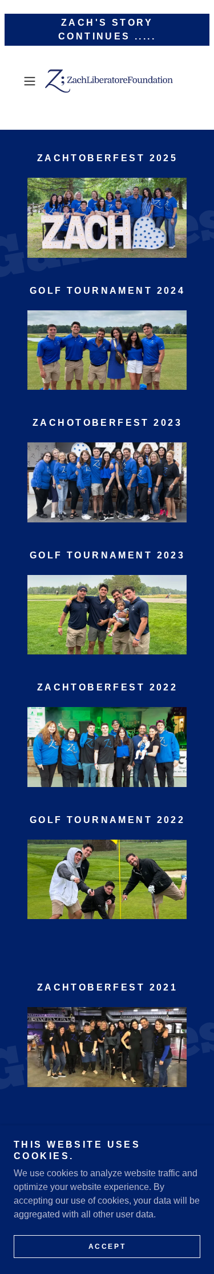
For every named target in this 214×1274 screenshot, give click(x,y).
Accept (107, 1247)
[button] (31, 81)
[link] (107, 80)
